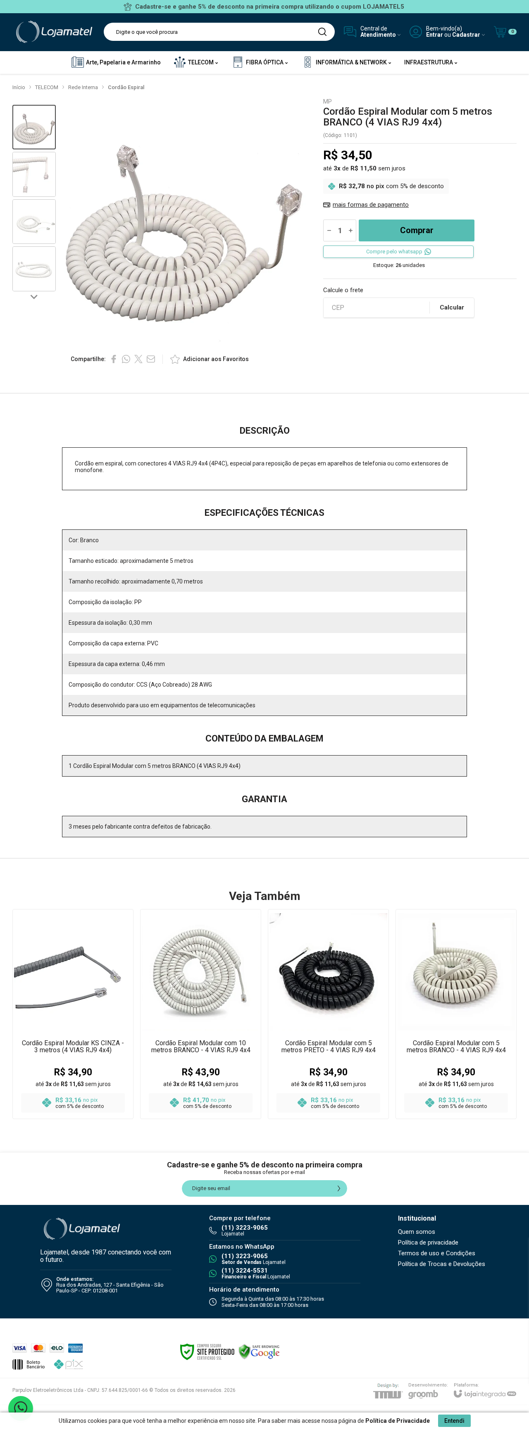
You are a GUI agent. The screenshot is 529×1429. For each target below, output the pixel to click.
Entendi (454, 1420)
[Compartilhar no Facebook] (114, 359)
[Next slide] (34, 296)
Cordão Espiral (126, 87)
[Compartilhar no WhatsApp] (126, 359)
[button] (34, 127)
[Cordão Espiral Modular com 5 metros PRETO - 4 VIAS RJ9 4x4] (328, 1014)
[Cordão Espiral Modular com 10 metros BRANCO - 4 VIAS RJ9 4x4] (201, 1014)
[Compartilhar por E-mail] (151, 359)
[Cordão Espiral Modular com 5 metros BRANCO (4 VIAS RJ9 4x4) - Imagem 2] (34, 174)
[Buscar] (322, 32)
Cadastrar (466, 35)
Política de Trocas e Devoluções (441, 1264)
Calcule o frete (343, 290)
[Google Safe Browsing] (259, 1351)
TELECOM (46, 87)
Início (18, 87)
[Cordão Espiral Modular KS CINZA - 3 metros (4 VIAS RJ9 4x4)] (73, 1014)
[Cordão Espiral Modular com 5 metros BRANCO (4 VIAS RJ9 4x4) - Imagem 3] (34, 222)
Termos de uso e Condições (436, 1253)
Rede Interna (83, 87)
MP (327, 102)
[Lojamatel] (53, 32)
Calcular (452, 307)
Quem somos (416, 1231)
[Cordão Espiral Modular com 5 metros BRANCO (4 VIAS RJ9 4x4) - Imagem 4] (34, 269)
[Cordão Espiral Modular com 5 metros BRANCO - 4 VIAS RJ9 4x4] (456, 1014)
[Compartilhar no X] (138, 359)
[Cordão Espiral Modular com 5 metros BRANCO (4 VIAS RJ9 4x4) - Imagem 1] (34, 127)
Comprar (417, 230)
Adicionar (89, 1049)
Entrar (434, 35)
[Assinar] (339, 1188)
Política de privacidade (428, 1242)
